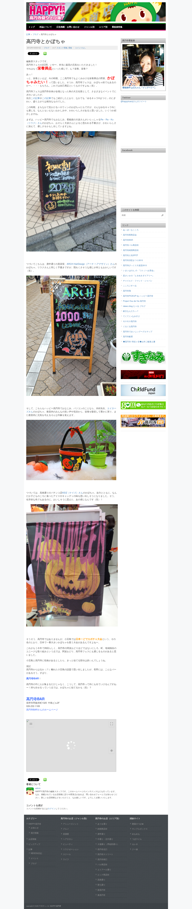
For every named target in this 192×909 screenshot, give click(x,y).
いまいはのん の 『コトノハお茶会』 (139, 270)
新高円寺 (101, 889)
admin (37, 788)
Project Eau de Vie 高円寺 (134, 300)
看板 (70, 47)
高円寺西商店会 (130, 234)
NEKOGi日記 (36, 853)
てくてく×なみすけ (131, 316)
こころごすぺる (130, 285)
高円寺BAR (128, 239)
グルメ (66, 828)
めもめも (136, 833)
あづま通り (102, 823)
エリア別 (103, 26)
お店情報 (32, 839)
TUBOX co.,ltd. (44, 906)
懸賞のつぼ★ (138, 823)
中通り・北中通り (105, 839)
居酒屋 (66, 833)
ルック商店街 (103, 874)
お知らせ (35, 827)
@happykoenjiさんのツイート (134, 101)
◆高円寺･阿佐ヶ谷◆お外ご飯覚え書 (139, 341)
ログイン (52, 808)
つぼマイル (137, 839)
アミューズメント (71, 823)
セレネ (135, 844)
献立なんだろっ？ (131, 311)
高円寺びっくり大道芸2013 (135, 265)
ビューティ (68, 844)
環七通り (101, 884)
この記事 (35, 98)
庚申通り (101, 833)
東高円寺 (101, 895)
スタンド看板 (62, 47)
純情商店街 (102, 828)
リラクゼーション (71, 849)
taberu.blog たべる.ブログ (134, 306)
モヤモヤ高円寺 (130, 321)
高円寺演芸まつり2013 (133, 260)
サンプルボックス (140, 828)
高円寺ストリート (105, 854)
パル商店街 (102, 864)
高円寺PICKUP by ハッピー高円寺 (138, 295)
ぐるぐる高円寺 (130, 326)
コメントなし (80, 47)
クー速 (135, 849)
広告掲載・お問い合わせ (68, 26)
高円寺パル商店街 (131, 245)
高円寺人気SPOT (130, 255)
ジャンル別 (89, 26)
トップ (31, 26)
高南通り (101, 879)
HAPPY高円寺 (34, 823)
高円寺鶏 (127, 290)
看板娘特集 (117, 26)
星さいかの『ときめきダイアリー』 (138, 275)
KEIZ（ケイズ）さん (72, 492)
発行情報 (35, 832)
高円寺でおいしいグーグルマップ (137, 331)
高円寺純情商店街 (131, 250)
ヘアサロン (68, 839)
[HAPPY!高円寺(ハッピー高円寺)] (51, 11)
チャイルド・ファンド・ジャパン (137, 280)
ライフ (66, 859)
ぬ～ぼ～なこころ (131, 229)
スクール (67, 854)
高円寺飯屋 (128, 336)
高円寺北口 (102, 849)
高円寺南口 (102, 859)
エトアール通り (104, 869)
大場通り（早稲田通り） (108, 844)
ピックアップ (34, 844)
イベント (35, 858)
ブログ (46, 47)
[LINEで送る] (45, 53)
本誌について (45, 26)
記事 (30, 849)
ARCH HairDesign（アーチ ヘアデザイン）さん (91, 263)
